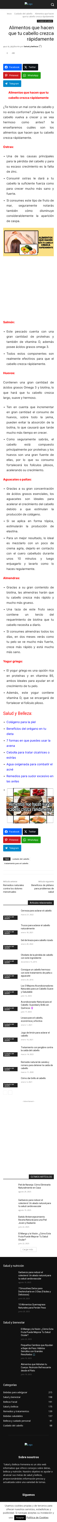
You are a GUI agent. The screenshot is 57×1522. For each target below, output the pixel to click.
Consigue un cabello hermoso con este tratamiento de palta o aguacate (36, 972)
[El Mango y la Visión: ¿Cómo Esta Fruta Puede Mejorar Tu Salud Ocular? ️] (10, 1237)
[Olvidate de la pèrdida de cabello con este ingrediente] (10, 959)
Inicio (9, 13)
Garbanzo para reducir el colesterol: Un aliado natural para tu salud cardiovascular (34, 1203)
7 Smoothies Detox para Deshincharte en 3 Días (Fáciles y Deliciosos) (34, 1291)
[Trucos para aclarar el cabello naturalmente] (10, 929)
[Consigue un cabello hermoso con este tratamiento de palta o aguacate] (10, 973)
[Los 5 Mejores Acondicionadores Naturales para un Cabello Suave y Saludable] (10, 989)
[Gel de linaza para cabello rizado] (10, 944)
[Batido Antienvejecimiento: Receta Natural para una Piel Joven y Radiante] (10, 1220)
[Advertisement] (28, 290)
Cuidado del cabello (23, 13)
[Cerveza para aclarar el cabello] (10, 914)
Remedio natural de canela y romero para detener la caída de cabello (37, 1065)
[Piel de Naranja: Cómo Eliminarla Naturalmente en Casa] (10, 1188)
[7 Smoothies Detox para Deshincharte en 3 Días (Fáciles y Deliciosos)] (10, 1292)
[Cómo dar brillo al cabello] (10, 1082)
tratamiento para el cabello (16, 863)
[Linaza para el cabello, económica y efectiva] (10, 1021)
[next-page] (10, 1093)
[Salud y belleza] (41, 46)
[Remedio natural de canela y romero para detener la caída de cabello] (10, 1066)
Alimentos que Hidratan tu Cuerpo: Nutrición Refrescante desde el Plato (36, 1367)
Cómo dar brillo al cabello (33, 1078)
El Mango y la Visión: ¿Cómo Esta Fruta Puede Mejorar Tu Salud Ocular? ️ (34, 1236)
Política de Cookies (37, 1517)
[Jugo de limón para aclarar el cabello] (10, 1036)
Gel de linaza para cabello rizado (37, 940)
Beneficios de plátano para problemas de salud (42, 888)
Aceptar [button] (20, 1517)
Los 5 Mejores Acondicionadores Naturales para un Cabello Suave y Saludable (37, 988)
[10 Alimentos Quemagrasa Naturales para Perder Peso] (10, 1308)
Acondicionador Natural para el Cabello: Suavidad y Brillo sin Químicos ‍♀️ (36, 1005)
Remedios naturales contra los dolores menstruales (13, 888)
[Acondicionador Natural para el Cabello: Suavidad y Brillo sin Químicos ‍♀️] (10, 1005)
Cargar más (27, 1249)
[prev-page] (5, 1093)
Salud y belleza (31, 46)
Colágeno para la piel (21, 722)
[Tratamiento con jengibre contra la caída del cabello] (10, 1051)
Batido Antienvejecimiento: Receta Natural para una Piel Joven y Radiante (32, 1220)
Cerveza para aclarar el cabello (36, 910)
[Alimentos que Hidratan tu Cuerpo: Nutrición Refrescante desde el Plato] (10, 1368)
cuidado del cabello (20, 859)
